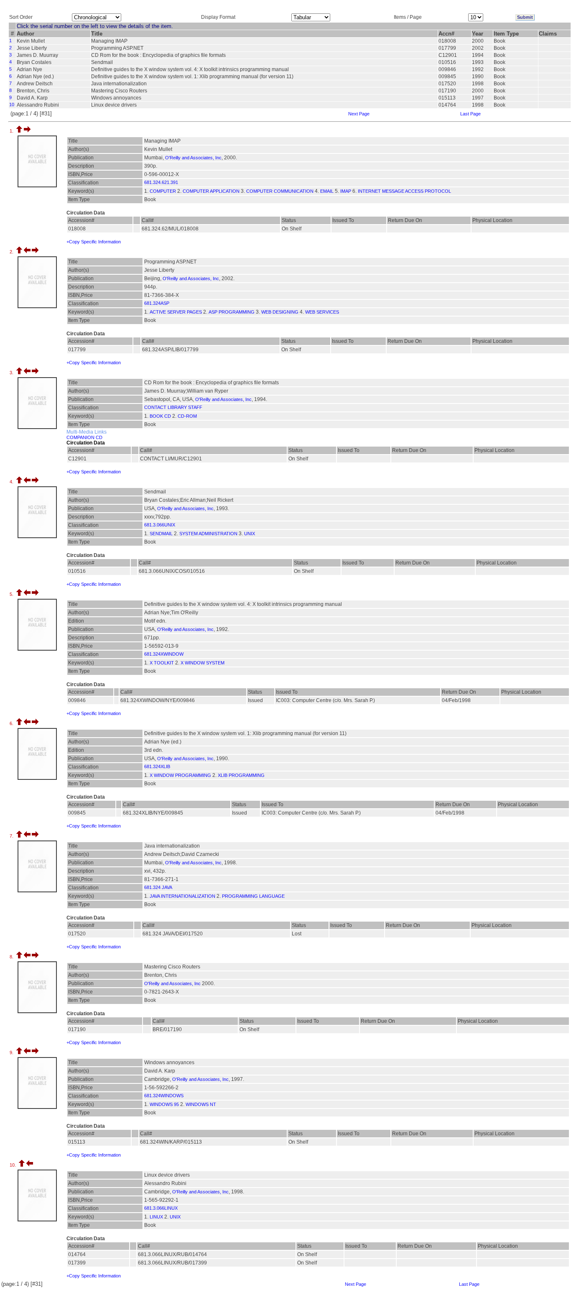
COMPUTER (163, 191)
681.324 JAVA (158, 887)
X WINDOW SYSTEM (202, 662)
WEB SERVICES (322, 311)
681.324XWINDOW (164, 653)
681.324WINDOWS (164, 1095)
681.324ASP (156, 303)
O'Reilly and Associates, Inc (193, 157)
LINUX (156, 1216)
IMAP (345, 191)
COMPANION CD (84, 437)
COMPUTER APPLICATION (211, 191)
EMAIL (327, 191)
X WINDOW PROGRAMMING (180, 775)
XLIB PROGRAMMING (241, 775)
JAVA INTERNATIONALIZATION (182, 896)
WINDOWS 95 (164, 1104)
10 (11, 104)
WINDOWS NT (201, 1104)
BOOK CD (160, 416)
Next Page (359, 113)
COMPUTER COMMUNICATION (280, 191)
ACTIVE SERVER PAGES (176, 311)
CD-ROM (187, 416)
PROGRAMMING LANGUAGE (253, 896)
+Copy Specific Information (93, 241)
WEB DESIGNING (279, 311)
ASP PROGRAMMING (232, 311)
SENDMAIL (161, 533)
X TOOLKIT (162, 662)
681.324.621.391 (161, 182)
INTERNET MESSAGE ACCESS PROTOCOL (404, 191)
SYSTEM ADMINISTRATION (208, 533)
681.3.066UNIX (159, 524)
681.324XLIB (157, 766)
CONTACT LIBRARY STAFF (173, 407)
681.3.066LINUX (161, 1208)
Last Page (470, 113)
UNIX (249, 533)
